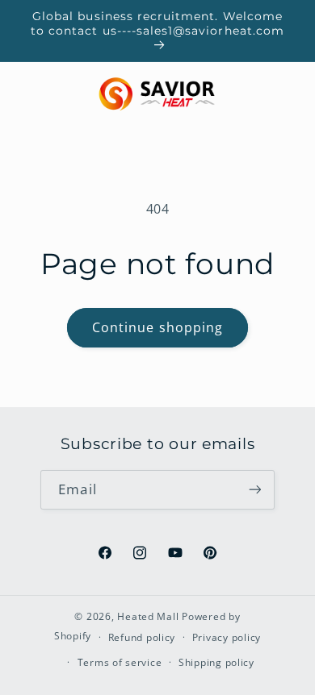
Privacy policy (226, 637)
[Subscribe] (254, 490)
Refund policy (142, 637)
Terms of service (120, 662)
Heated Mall (147, 616)
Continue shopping (157, 327)
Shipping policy (216, 662)
